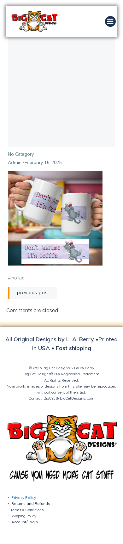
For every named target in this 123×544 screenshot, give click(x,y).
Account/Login (24, 521)
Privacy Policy (23, 497)
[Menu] (110, 21)
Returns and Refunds (30, 503)
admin (14, 162)
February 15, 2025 (43, 162)
